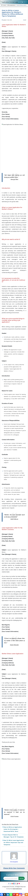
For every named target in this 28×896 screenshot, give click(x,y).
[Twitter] (10, 883)
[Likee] (19, 883)
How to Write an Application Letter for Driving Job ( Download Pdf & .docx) (13, 829)
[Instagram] (15, 883)
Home (4, 5)
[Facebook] (8, 883)
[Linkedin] (14, 883)
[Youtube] (12, 883)
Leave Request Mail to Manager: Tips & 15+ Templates (14, 836)
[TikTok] (17, 883)
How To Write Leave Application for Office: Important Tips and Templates (14, 842)
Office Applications (11, 5)
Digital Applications (17, 888)
